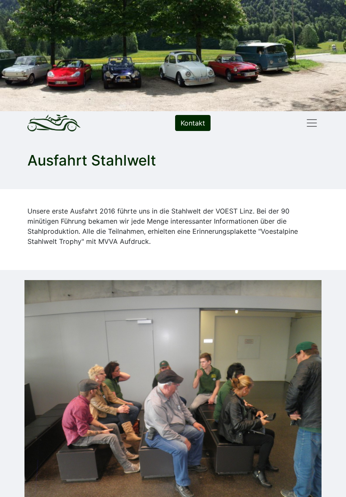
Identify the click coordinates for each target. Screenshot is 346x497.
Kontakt (193, 123)
